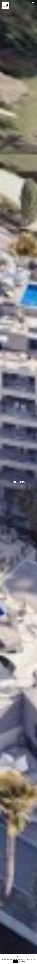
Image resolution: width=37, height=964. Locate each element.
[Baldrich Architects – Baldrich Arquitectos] (5, 5)
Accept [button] (15, 961)
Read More (21, 961)
